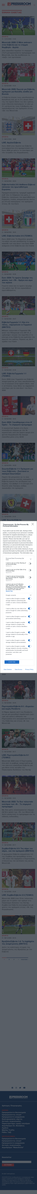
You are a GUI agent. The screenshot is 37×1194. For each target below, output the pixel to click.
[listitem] (18, 559)
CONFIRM (11, 662)
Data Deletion (8, 669)
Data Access (18, 669)
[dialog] (18, 597)
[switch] (29, 564)
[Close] (33, 525)
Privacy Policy (29, 669)
